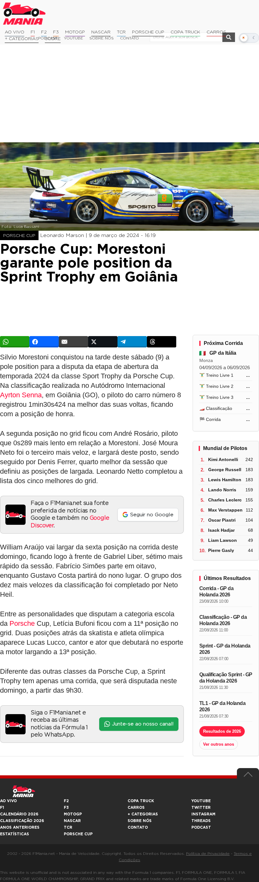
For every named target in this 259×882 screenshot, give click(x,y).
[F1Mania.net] (24, 13)
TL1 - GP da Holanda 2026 (222, 706)
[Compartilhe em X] (102, 341)
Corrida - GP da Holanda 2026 (216, 591)
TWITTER (201, 807)
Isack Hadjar (221, 530)
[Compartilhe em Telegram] (132, 341)
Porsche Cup (148, 32)
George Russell (224, 469)
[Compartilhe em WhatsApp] (14, 341)
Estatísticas (14, 834)
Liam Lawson (222, 540)
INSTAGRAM (203, 814)
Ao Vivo (14, 32)
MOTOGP (73, 814)
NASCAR (101, 32)
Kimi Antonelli (223, 459)
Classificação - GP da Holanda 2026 (223, 620)
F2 (44, 32)
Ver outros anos (218, 744)
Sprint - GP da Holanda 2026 (224, 649)
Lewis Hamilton (224, 479)
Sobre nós (140, 821)
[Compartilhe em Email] (73, 341)
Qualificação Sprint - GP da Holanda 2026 (225, 678)
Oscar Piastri (222, 520)
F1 (33, 32)
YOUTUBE (201, 801)
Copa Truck (185, 32)
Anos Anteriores (19, 827)
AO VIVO (8, 801)
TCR (121, 32)
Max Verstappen (225, 509)
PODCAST (201, 827)
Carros (216, 32)
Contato (138, 827)
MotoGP (75, 32)
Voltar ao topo (248, 776)
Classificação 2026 (22, 821)
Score (53, 39)
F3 (56, 32)
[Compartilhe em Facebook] (44, 341)
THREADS (201, 821)
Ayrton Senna (21, 395)
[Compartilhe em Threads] (161, 341)
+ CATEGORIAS (22, 39)
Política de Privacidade (208, 853)
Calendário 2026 (19, 814)
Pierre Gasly (221, 550)
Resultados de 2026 (222, 731)
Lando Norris (222, 489)
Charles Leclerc (225, 499)
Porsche (22, 623)
